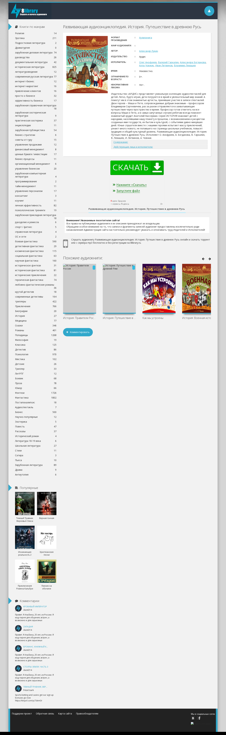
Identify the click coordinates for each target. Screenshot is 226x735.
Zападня (28, 626)
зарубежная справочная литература (35, 106)
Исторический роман (35, 436)
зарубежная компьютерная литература (35, 175)
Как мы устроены (152, 318)
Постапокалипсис (35, 402)
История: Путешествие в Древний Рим (119, 318)
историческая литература (35, 66)
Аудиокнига (145, 37)
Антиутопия (35, 474)
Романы (35, 330)
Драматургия (35, 47)
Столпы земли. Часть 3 (35, 666)
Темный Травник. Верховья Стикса (42, 686)
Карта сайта (65, 713)
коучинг (35, 200)
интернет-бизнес (35, 81)
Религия (35, 33)
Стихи (35, 450)
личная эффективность (35, 205)
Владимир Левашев (185, 65)
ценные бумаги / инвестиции (35, 154)
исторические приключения (35, 275)
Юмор (35, 388)
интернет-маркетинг (35, 86)
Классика (35, 344)
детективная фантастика (35, 246)
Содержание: (120, 142)
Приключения (35, 306)
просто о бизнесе (35, 95)
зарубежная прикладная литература (35, 215)
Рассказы (35, 431)
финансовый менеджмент (35, 149)
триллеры (35, 301)
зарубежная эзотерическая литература (35, 114)
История (35, 315)
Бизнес (35, 412)
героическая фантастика (35, 279)
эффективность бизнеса (35, 100)
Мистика (35, 359)
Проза (35, 383)
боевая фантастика (35, 241)
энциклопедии (35, 125)
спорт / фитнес (35, 227)
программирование (35, 181)
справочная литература (35, 231)
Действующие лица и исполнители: (133, 146)
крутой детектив (35, 291)
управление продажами (35, 144)
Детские (35, 364)
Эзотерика (35, 421)
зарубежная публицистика (35, 130)
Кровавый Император (35, 606)
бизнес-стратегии (35, 134)
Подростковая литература (35, 42)
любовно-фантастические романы (35, 285)
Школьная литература (35, 445)
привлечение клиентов (35, 91)
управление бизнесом (35, 168)
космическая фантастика (35, 251)
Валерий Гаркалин (168, 62)
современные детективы (35, 296)
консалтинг (35, 195)
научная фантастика (35, 260)
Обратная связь (45, 713)
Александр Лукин (148, 51)
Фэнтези (35, 392)
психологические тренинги (35, 210)
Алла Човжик (146, 65)
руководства (35, 57)
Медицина (35, 320)
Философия (35, 339)
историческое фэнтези (35, 265)
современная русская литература (35, 76)
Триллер (35, 368)
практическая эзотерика (35, 120)
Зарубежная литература (35, 465)
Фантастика (35, 397)
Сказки (35, 325)
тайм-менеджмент (35, 186)
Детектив (35, 349)
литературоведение (35, 71)
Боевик (35, 378)
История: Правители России (79, 318)
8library (29, 11)
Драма (35, 469)
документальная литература (35, 62)
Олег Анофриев (148, 62)
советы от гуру (35, 139)
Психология (35, 354)
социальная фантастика (35, 255)
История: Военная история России (198, 318)
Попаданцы (35, 335)
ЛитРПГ (35, 373)
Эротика (35, 38)
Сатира (35, 455)
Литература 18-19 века (35, 440)
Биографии (35, 311)
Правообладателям (87, 713)
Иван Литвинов (164, 65)
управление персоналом (35, 191)
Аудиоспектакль (35, 407)
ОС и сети (35, 236)
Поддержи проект (22, 713)
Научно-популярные (35, 416)
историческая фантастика (35, 270)
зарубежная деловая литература (35, 52)
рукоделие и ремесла (35, 222)
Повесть (35, 426)
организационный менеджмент (35, 163)
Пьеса (35, 460)
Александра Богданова (193, 62)
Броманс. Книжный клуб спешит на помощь (47, 646)
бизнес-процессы (35, 159)
